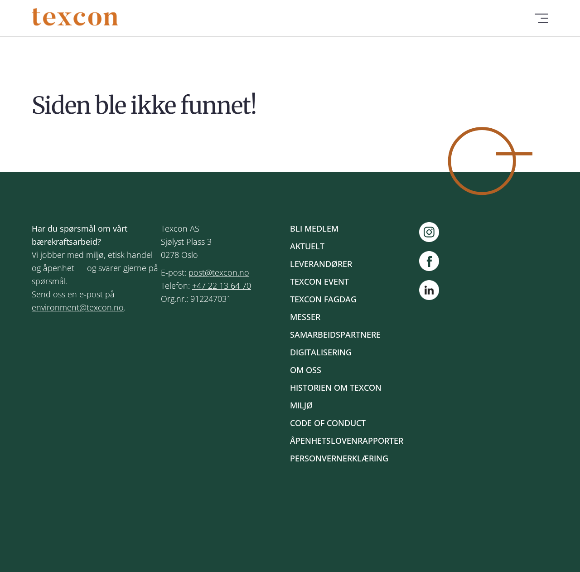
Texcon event (319, 281)
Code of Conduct (328, 422)
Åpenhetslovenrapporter (346, 440)
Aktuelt (307, 246)
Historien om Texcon (336, 387)
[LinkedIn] (429, 292)
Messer (305, 316)
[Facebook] (433, 261)
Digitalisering (321, 352)
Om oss (305, 369)
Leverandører (321, 263)
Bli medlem (314, 228)
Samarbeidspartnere (335, 334)
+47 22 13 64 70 (221, 285)
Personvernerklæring (339, 458)
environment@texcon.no (78, 307)
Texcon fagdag (323, 299)
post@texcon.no (218, 272)
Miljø (301, 405)
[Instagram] (433, 232)
